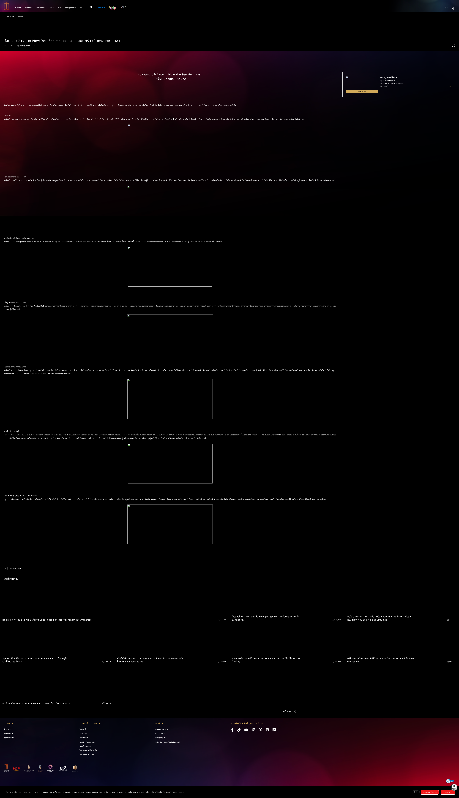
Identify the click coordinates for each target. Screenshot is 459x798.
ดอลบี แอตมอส (85, 746)
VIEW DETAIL (362, 91)
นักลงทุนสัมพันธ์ (70, 7)
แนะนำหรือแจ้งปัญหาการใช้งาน (247, 723)
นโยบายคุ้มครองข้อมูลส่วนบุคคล (167, 742)
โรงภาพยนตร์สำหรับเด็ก (88, 750)
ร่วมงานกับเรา (160, 733)
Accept (447, 792)
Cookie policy (178, 792)
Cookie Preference (430, 792)
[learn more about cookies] (185, 792)
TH (417, 792)
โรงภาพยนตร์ (40, 7)
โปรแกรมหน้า (9, 733)
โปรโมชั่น (52, 7)
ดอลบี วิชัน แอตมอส (87, 742)
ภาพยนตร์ (28, 7)
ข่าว (59, 7)
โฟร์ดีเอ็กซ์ (83, 733)
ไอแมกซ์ (82, 729)
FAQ (81, 7)
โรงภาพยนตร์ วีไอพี (86, 754)
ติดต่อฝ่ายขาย (160, 737)
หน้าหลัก (18, 7)
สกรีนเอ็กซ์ (83, 737)
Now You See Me (15, 568)
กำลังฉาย (7, 729)
